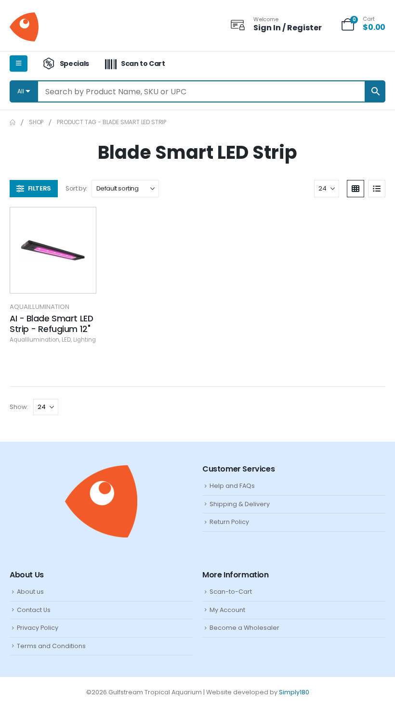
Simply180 (294, 692)
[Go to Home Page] (12, 122)
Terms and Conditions (51, 646)
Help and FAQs (232, 486)
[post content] (53, 250)
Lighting (84, 340)
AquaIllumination (39, 306)
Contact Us (34, 610)
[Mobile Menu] (18, 63)
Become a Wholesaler (244, 628)
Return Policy (229, 522)
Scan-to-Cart (231, 591)
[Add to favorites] (81, 222)
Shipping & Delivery (240, 504)
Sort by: (76, 188)
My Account (227, 610)
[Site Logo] (24, 27)
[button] (34, 188)
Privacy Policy (37, 628)
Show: (19, 406)
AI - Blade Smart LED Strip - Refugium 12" (51, 324)
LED (66, 340)
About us (30, 591)
